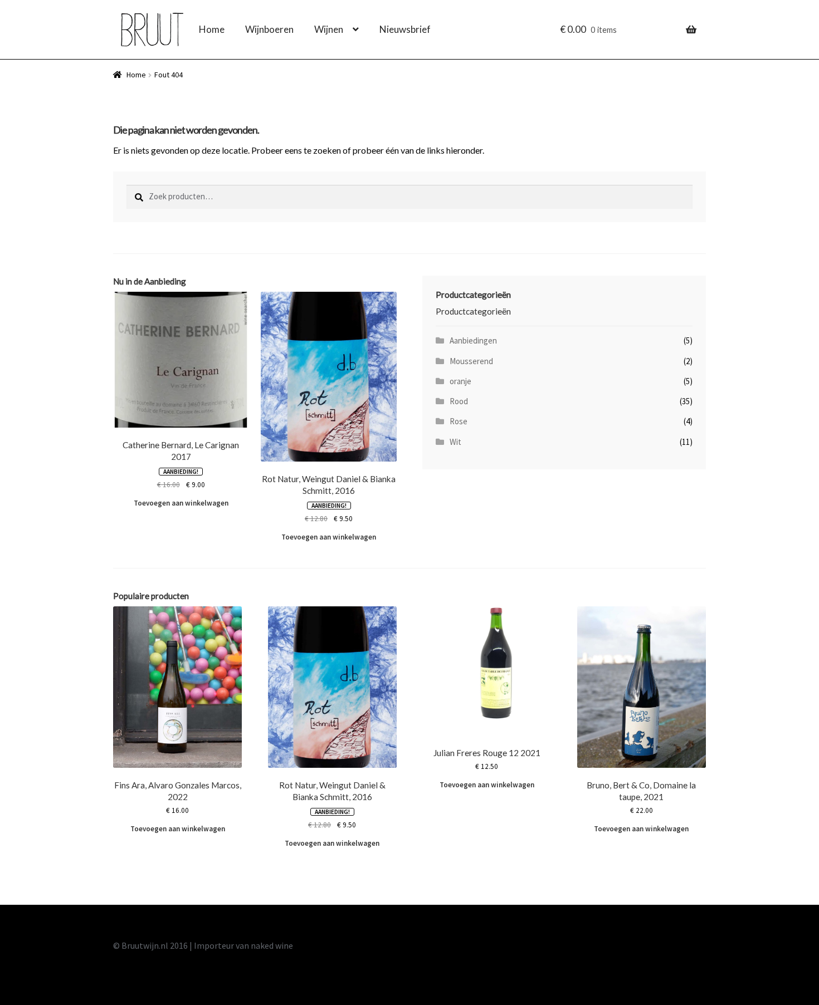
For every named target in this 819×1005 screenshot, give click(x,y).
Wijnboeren (269, 29)
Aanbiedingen (473, 340)
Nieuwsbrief (405, 29)
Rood (459, 401)
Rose (458, 421)
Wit (455, 442)
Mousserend (471, 361)
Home (212, 29)
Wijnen (328, 29)
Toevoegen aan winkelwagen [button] (181, 503)
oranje (460, 381)
